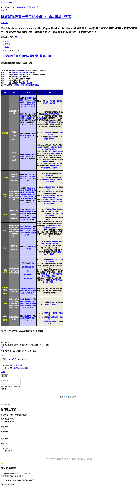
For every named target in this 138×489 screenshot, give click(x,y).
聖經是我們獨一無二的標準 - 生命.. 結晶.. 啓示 (36, 17)
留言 (16, 359)
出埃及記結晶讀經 (21, 368)
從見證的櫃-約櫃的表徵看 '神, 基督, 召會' (28, 56)
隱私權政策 (81, 459)
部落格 (7, 44)
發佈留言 (4, 389)
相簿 (7, 41)
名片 (7, 47)
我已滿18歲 (5, 485)
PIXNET (52, 459)
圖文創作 (18, 37)
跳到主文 (4, 23)
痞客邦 (11, 359)
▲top (3, 372)
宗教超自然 (18, 365)
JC (2, 347)
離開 (12, 485)
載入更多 (4, 376)
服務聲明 (89, 459)
